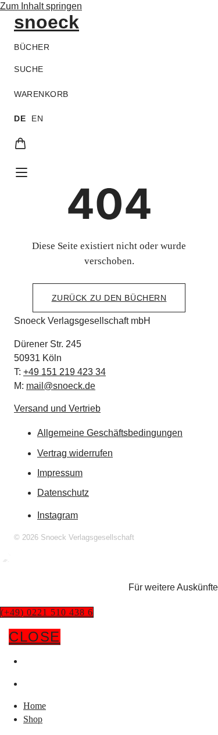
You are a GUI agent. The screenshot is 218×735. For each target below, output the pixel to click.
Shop (35, 683)
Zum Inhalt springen (41, 6)
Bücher (31, 47)
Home (37, 660)
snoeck (46, 22)
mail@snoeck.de (60, 386)
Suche (29, 69)
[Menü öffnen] (21, 172)
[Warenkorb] (20, 143)
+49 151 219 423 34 (64, 372)
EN (37, 118)
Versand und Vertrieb (57, 408)
